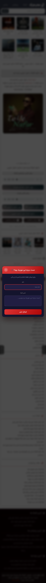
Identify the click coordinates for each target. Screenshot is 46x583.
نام (23, 282)
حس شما (23, 293)
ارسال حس (23, 312)
